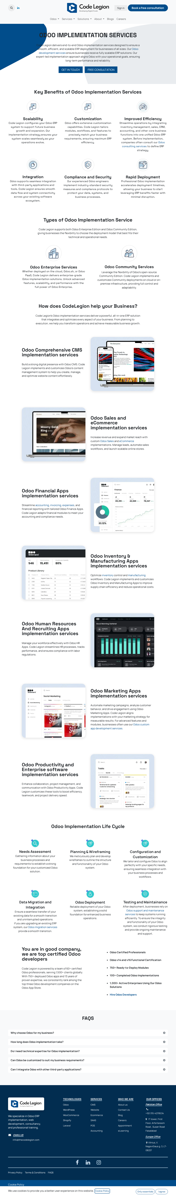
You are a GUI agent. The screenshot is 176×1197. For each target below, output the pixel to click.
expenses (68, 505)
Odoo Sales (107, 441)
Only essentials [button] (145, 1191)
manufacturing (137, 575)
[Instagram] (99, 1162)
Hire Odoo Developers (123, 994)
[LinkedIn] (18, 7)
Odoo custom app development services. (120, 726)
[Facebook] (77, 1162)
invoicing (55, 505)
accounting (42, 505)
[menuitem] (54, 19)
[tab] (88, 1033)
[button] (11, 7)
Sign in (120, 8)
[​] (22, 8)
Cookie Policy (16, 1184)
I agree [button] (161, 1191)
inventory (107, 575)
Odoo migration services (42, 927)
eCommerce (126, 441)
